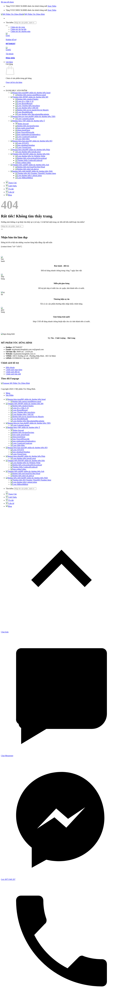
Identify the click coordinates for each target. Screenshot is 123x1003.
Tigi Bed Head (39, 167)
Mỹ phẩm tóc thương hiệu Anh (37, 165)
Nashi (32, 128)
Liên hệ (11, 192)
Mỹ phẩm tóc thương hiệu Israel (38, 93)
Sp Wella (41, 156)
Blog (10, 195)
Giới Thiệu (12, 186)
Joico (38, 106)
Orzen (29, 147)
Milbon (30, 178)
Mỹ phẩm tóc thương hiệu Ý (34, 121)
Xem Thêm (52, 6)
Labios (39, 176)
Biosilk (30, 112)
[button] (9, 62)
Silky (28, 139)
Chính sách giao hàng (14, 370)
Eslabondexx (35, 134)
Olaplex (35, 99)
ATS (27, 143)
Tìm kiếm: (10, 22)
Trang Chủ (12, 183)
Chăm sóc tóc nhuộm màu (20, 31)
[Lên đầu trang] (61, 630)
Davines (36, 126)
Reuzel (29, 103)
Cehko (28, 163)
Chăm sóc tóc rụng (18, 27)
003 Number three (49, 173)
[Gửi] (7, 25)
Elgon (27, 130)
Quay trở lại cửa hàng (14, 82)
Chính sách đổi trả (13, 372)
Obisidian (31, 145)
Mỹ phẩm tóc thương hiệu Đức (38, 154)
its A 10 (30, 101)
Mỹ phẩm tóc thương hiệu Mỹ (36, 97)
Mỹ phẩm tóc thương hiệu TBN (43, 116)
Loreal (38, 152)
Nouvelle (30, 132)
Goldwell (38, 160)
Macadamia (44, 114)
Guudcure (33, 137)
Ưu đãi (11, 189)
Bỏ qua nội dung (7, 2)
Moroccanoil (41, 95)
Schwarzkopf (42, 158)
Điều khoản (10, 367)
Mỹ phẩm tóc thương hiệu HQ (40, 141)
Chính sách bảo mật (13, 374)
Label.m (35, 169)
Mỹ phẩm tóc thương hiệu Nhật (40, 171)
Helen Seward (23, 124)
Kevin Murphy (43, 110)
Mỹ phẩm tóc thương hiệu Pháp (38, 150)
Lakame (31, 119)
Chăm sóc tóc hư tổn (18, 29)
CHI (36, 108)
